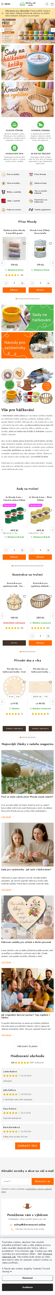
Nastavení (27, 1277)
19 (42, 565)
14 (38, 298)
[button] (2, 30)
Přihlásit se (42, 1181)
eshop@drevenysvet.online (30, 1224)
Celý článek (6, 817)
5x (48, 713)
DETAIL (14, 643)
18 (41, 565)
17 (39, 565)
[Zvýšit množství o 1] (22, 283)
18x (22, 275)
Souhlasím (27, 1287)
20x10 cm (37, 696)
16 (37, 565)
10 (32, 298)
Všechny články (27, 1046)
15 (36, 565)
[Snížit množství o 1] (6, 283)
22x (48, 628)
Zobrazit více (27, 1145)
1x (22, 713)
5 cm (11, 696)
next (53, 263)
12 (35, 298)
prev (2, 263)
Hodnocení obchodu (27, 1055)
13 (37, 298)
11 (33, 298)
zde (32, 1250)
